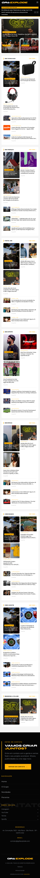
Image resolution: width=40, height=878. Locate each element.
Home (4, 782)
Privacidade (20, 870)
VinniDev (27, 874)
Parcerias (5, 797)
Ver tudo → (33, 58)
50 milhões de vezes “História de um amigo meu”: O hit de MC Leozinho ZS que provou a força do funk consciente (16, 12)
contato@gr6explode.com (20, 841)
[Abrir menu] (37, 2)
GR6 (14, 2)
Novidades (5, 792)
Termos (20, 867)
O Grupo (5, 787)
